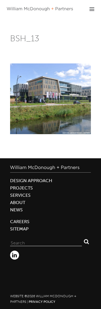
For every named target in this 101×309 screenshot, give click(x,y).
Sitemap (19, 229)
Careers (19, 221)
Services (20, 195)
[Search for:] (46, 241)
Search (86, 241)
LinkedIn (14, 255)
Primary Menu (92, 9)
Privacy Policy (42, 302)
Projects (21, 188)
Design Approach (31, 180)
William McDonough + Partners (40, 9)
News (16, 209)
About (17, 202)
